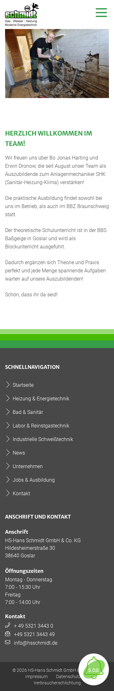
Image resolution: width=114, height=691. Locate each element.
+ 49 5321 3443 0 (33, 626)
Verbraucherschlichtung (57, 682)
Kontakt (21, 493)
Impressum (36, 676)
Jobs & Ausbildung (34, 480)
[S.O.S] (94, 682)
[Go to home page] (23, 14)
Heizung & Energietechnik (41, 399)
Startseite (23, 385)
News (19, 453)
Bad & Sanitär (28, 412)
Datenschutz (68, 676)
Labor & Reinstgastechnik (41, 426)
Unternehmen (28, 466)
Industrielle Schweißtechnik (43, 439)
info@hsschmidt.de (35, 643)
